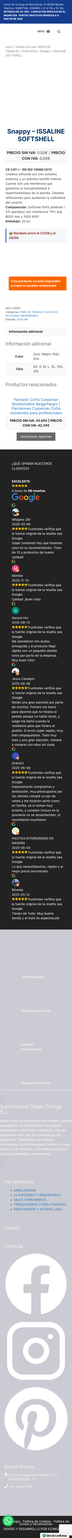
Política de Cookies (37, 1521)
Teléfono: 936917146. (16, 8)
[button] (41, 31)
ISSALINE (22, 319)
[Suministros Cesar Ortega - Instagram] (36, 1381)
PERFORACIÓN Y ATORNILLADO (38, 1209)
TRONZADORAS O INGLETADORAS (40, 1204)
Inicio (9, 47)
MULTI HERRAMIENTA (30, 1200)
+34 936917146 (20, 1487)
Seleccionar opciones (36, 436)
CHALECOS (29, 51)
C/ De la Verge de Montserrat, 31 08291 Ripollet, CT (33, 1477)
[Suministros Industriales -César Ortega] (8, 31)
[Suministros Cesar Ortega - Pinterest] (36, 1450)
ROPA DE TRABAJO (31, 312)
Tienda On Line (25, 47)
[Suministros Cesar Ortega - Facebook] (36, 1314)
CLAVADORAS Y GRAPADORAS (37, 1195)
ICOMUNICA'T (58, 1529)
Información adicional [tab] (26, 331)
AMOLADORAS (25, 1190)
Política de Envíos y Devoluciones (44, 1523)
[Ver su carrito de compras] (53, 31)
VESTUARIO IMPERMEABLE (22, 315)
